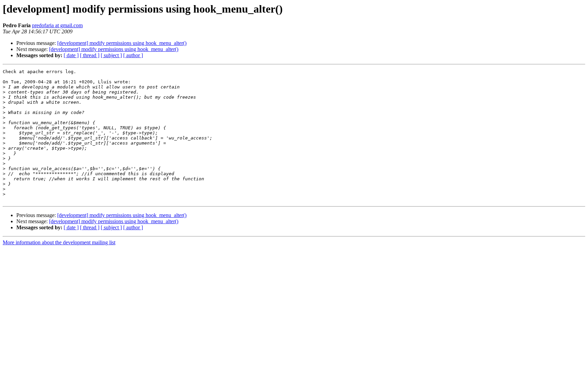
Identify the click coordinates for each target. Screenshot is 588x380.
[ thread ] (89, 55)
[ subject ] (111, 55)
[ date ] (71, 55)
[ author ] (133, 55)
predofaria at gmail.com (57, 25)
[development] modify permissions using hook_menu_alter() (121, 43)
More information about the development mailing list (59, 242)
